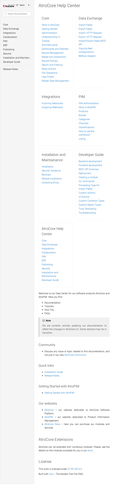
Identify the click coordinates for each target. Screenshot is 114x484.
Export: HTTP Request (90, 37)
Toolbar (46, 40)
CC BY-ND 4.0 (75, 469)
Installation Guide (54, 372)
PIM (44, 256)
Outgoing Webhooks (52, 107)
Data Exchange (49, 244)
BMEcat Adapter (87, 56)
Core (44, 240)
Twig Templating (87, 208)
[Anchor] (57, 344)
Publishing (47, 264)
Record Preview (50, 60)
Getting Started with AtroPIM (59, 392)
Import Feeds (85, 25)
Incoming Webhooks (52, 103)
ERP (44, 260)
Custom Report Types (90, 204)
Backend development (90, 161)
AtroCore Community (75, 355)
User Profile (48, 76)
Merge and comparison (54, 56)
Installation (47, 166)
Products (83, 111)
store (90, 450)
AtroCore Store (52, 424)
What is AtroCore (50, 25)
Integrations (48, 248)
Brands (82, 115)
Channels (83, 123)
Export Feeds (85, 29)
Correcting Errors (50, 182)
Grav (51, 474)
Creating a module (88, 177)
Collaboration (49, 252)
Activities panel (50, 44)
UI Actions (84, 196)
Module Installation (52, 178)
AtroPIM (49, 417)
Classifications (86, 127)
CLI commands (86, 181)
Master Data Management (55, 80)
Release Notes (52, 375)
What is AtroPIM (87, 107)
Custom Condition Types (91, 200)
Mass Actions (49, 68)
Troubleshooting (87, 212)
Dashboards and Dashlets (55, 48)
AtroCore (49, 410)
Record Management (53, 52)
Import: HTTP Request (90, 33)
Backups (46, 174)
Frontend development (90, 165)
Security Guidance (51, 170)
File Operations (49, 72)
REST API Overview (89, 169)
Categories (84, 119)
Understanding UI (51, 37)
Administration (49, 33)
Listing (82, 138)
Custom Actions (87, 192)
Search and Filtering (52, 64)
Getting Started (49, 29)
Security (46, 268)
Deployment (85, 173)
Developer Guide (50, 280)
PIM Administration (89, 103)
